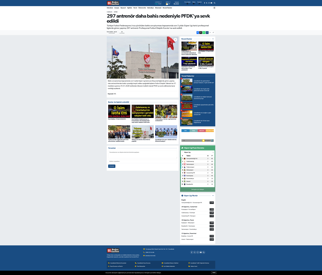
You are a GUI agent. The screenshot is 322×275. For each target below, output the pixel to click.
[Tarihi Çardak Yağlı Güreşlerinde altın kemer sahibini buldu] (119, 132)
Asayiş (116, 8)
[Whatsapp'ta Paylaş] (203, 32)
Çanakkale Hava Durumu (143, 263)
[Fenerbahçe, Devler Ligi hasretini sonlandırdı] (166, 111)
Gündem (110, 8)
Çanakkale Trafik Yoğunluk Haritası (199, 263)
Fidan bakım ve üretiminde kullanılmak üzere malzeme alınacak (189, 53)
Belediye (150, 8)
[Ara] (214, 3)
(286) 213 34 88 (150, 252)
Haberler (109, 12)
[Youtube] (200, 252)
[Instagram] (197, 252)
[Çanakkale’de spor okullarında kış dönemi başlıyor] (166, 132)
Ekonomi (158, 8)
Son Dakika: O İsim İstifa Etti (117, 119)
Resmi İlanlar (167, 8)
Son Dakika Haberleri (169, 266)
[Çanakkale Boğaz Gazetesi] (113, 3)
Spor (115, 12)
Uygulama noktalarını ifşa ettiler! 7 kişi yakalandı (188, 68)
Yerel (135, 8)
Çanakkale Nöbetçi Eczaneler (118, 263)
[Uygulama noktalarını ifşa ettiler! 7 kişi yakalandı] (189, 61)
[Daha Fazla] (207, 32)
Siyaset (123, 8)
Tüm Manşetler (141, 266)
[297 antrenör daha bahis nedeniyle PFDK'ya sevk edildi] (143, 57)
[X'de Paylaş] (200, 32)
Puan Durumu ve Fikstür (116, 266)
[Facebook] (191, 252)
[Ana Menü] (214, 8)
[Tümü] (213, 39)
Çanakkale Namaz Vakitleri (171, 263)
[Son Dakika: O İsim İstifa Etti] (119, 111)
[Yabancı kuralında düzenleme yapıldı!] (143, 132)
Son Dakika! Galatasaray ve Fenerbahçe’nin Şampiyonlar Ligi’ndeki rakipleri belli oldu (141, 120)
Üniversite (142, 8)
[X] (194, 252)
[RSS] (203, 252)
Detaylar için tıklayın (197, 189)
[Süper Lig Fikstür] (213, 195)
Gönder (111, 166)
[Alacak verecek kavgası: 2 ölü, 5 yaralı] (206, 61)
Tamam (213, 272)
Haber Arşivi (194, 266)
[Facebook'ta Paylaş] (198, 32)
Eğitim (129, 8)
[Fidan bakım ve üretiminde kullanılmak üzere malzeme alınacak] (189, 46)
